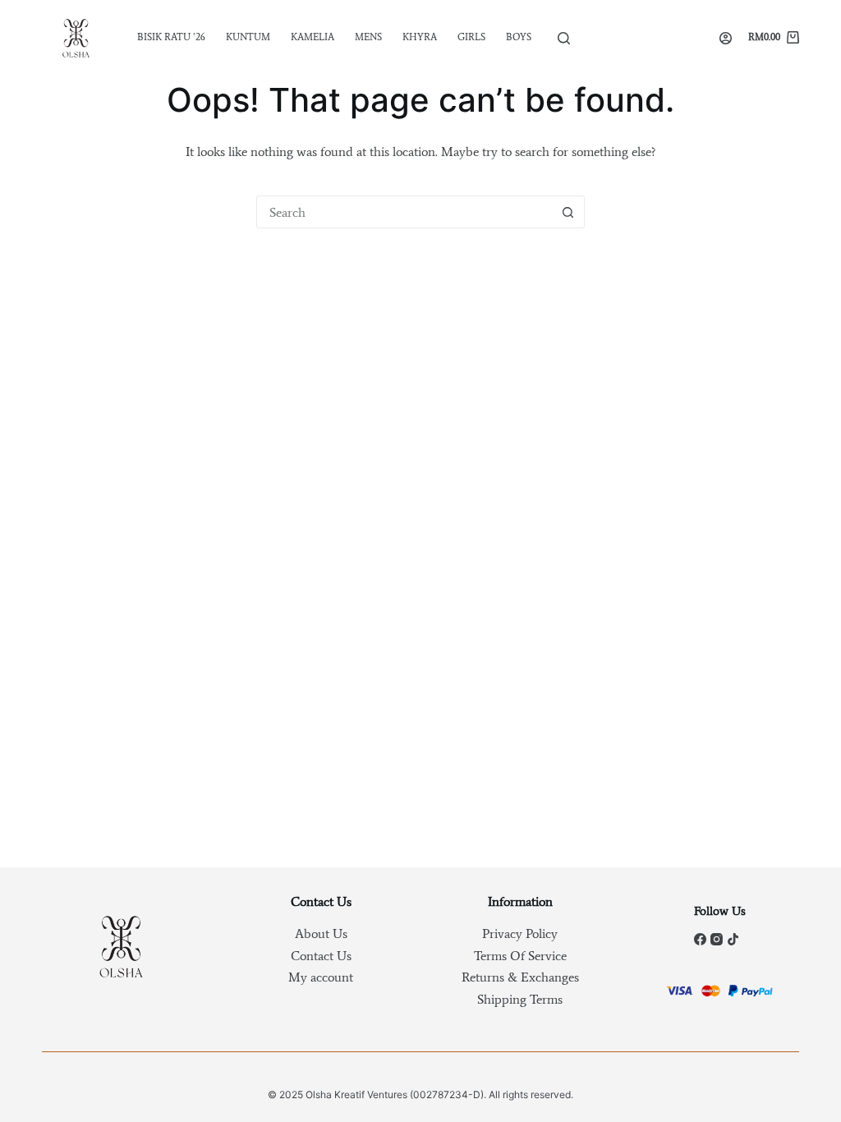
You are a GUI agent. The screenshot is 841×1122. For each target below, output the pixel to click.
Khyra (419, 37)
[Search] (564, 38)
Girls (471, 37)
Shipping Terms (520, 999)
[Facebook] (700, 939)
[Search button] (567, 211)
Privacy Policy (520, 933)
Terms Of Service (520, 955)
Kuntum (248, 37)
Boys (518, 37)
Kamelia (312, 37)
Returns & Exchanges (520, 977)
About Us (321, 933)
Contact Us (321, 955)
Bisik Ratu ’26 (171, 37)
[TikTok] (733, 939)
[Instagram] (716, 939)
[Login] (725, 38)
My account (320, 977)
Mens (368, 37)
